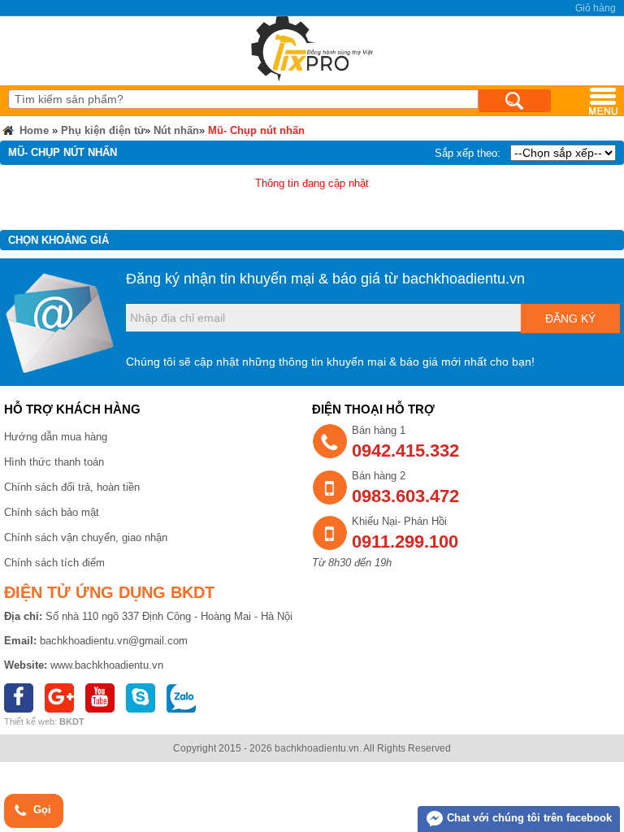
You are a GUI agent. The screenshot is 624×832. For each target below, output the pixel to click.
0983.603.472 (405, 496)
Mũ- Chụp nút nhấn (256, 130)
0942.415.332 (405, 450)
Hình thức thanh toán (54, 462)
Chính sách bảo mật (51, 512)
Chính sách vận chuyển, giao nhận (85, 537)
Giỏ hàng (595, 8)
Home (32, 130)
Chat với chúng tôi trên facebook (528, 818)
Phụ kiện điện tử (103, 130)
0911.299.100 (405, 541)
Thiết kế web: (30, 721)
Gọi (40, 810)
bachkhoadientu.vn (463, 279)
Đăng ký (570, 318)
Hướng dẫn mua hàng (55, 437)
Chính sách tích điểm (54, 563)
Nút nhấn (176, 130)
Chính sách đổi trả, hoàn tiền (72, 487)
